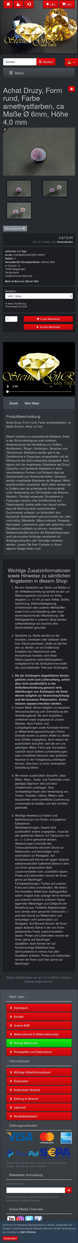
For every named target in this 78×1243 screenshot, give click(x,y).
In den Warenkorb (49, 319)
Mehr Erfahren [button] (28, 1232)
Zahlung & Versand (25, 1099)
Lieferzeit (18, 1107)
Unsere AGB (21, 1025)
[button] (71, 62)
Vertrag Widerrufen (25, 1043)
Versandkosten (65, 241)
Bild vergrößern (14, 228)
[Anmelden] (68, 1190)
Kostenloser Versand (26, 1090)
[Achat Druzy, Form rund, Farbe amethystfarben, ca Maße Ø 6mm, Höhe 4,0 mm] (19, 189)
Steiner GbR (32, 281)
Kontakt (17, 1017)
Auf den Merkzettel (49, 327)
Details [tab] (13, 403)
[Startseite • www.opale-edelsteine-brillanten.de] (39, 26)
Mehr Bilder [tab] (32, 403)
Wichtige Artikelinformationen (31, 1072)
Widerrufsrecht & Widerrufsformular (35, 1034)
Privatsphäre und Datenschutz (32, 1052)
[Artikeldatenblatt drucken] (71, 89)
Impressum (20, 1008)
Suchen (47, 62)
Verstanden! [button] (10, 1238)
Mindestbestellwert (24, 1116)
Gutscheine (20, 1081)
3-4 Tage (22, 251)
